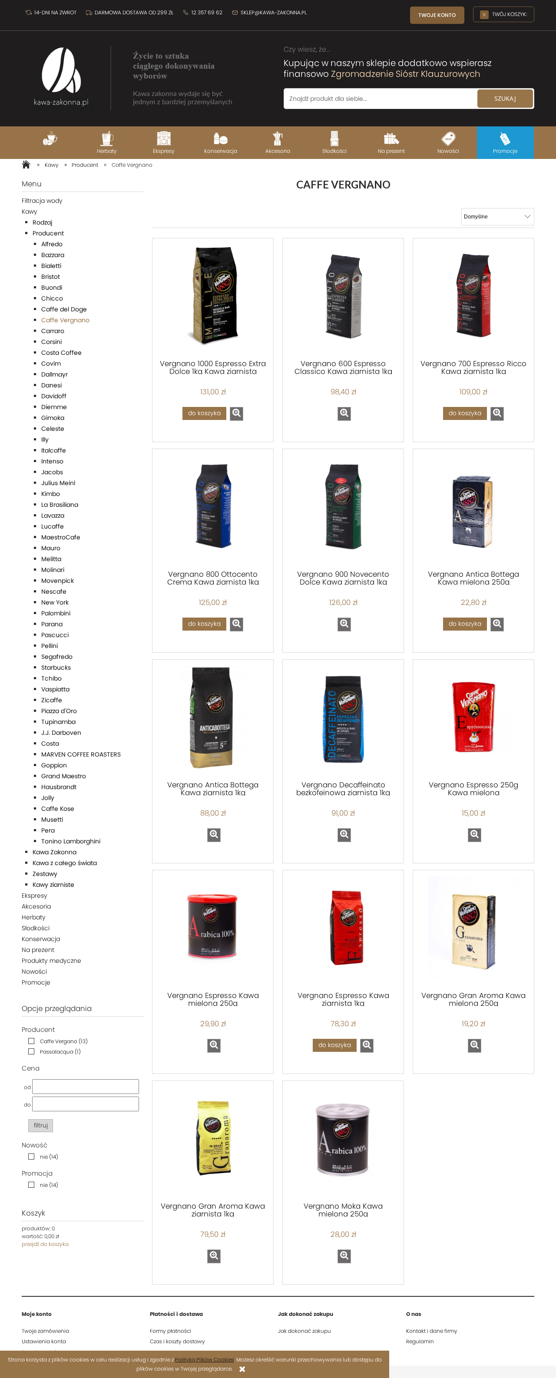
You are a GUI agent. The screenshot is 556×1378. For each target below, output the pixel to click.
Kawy (29, 211)
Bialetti (51, 265)
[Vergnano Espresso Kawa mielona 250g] (213, 930)
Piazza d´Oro (59, 711)
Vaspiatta (55, 689)
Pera (48, 830)
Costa (50, 743)
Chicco (52, 298)
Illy (45, 439)
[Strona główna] (130, 73)
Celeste (52, 428)
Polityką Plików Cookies (204, 1359)
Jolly (47, 797)
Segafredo (57, 656)
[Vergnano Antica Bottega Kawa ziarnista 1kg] (213, 719)
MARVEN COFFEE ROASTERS (81, 754)
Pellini (49, 645)
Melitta (51, 559)
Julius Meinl (58, 483)
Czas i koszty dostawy (177, 1341)
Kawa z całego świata (65, 863)
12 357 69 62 (206, 12)
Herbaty (34, 917)
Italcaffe (53, 450)
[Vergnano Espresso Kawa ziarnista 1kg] (343, 930)
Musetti (52, 819)
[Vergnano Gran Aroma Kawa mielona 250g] (473, 930)
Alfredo (52, 244)
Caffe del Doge (64, 309)
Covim (51, 363)
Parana (52, 624)
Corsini (51, 341)
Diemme (54, 407)
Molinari (52, 569)
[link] (56, 1041)
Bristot (50, 276)
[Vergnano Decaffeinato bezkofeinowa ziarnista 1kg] (343, 719)
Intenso (52, 461)
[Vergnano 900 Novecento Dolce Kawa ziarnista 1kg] (343, 508)
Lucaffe (52, 526)
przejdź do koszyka (45, 1244)
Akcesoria (36, 906)
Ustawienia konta (44, 1341)
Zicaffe (51, 700)
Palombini (55, 613)
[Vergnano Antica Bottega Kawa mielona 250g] (473, 508)
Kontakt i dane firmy (431, 1331)
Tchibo (51, 678)
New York (55, 602)
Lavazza (52, 515)
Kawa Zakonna (54, 852)
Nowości (34, 971)
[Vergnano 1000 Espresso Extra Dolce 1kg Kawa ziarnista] (213, 298)
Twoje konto (437, 15)
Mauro (50, 548)
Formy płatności (170, 1331)
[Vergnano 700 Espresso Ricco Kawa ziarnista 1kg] (473, 298)
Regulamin (420, 1341)
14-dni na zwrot (54, 12)
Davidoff (53, 396)
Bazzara (52, 255)
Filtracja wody (42, 200)
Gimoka (52, 417)
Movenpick (57, 580)
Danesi (51, 385)
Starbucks (56, 667)
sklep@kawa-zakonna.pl (273, 12)
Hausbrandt (58, 787)
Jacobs (52, 472)
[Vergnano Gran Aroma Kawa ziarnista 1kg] (213, 1140)
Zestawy (45, 873)
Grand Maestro (63, 776)
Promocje (36, 982)
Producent (48, 233)
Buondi (51, 287)
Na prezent (38, 949)
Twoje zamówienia (45, 1331)
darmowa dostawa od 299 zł (134, 12)
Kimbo (50, 493)
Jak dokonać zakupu (304, 1331)
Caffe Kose (57, 808)
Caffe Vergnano (65, 320)
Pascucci (55, 635)
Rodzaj (42, 222)
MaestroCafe (60, 537)
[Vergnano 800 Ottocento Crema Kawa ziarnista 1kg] (213, 508)
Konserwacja (41, 939)
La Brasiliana (59, 504)
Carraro (52, 331)
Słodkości (36, 928)
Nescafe (53, 591)
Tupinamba (58, 721)
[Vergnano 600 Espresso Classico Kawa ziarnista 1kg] (343, 298)
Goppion (54, 765)
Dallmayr (54, 374)
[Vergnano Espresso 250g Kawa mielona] (473, 719)
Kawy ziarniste (53, 884)
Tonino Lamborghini (70, 841)
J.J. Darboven (61, 732)
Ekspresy (34, 895)
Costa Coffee (61, 352)
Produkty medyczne (51, 960)
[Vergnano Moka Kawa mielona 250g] (343, 1140)
